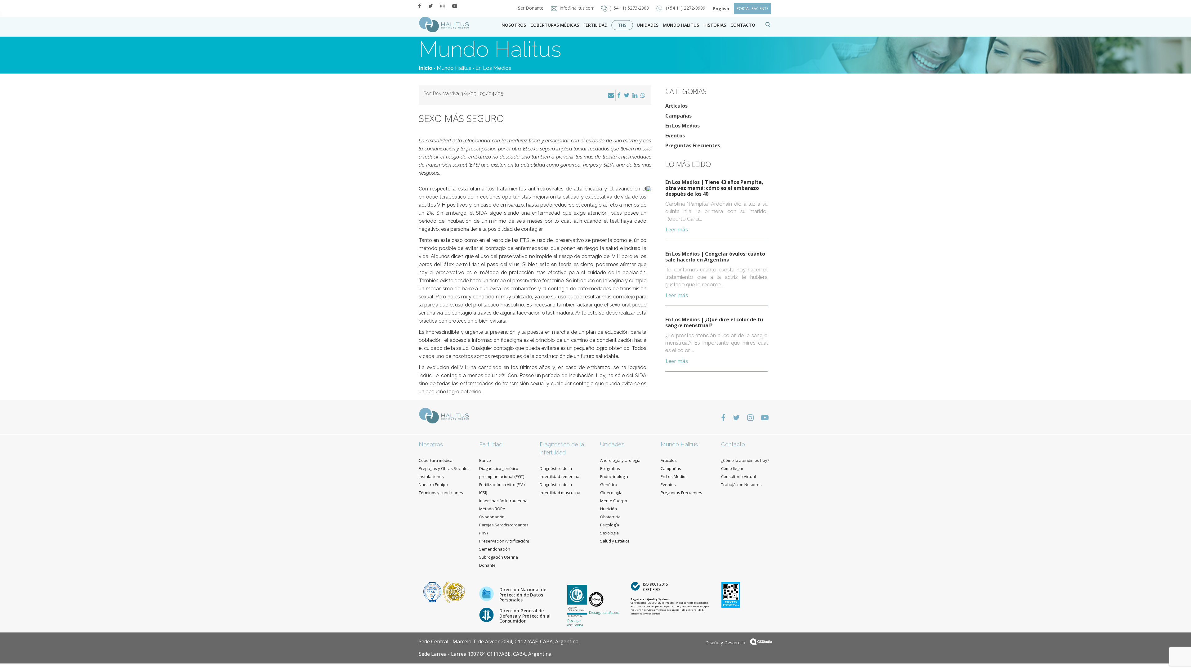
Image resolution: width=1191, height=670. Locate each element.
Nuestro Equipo (433, 484)
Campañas (678, 115)
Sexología (609, 533)
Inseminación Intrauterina (503, 500)
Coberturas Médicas (554, 25)
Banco (485, 460)
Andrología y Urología (620, 460)
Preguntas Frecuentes (692, 145)
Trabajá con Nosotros (741, 484)
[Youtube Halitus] (454, 5)
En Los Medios (493, 68)
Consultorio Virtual (738, 476)
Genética (608, 484)
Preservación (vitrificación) (504, 541)
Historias (714, 25)
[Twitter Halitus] (431, 5)
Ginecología (611, 492)
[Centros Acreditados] (433, 592)
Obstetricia (610, 517)
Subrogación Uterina (498, 557)
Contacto (733, 444)
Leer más (677, 229)
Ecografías (610, 468)
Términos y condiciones (441, 492)
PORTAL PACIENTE (752, 8)
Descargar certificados (575, 623)
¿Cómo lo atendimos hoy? (745, 460)
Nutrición (608, 508)
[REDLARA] (454, 592)
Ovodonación (492, 517)
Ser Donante (531, 8)
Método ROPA (492, 508)
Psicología (609, 525)
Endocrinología (614, 476)
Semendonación (494, 549)
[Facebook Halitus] (419, 5)
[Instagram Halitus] (442, 5)
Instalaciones (431, 476)
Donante (487, 565)
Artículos (676, 105)
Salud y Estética (615, 541)
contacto (742, 25)
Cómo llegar (732, 468)
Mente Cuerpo (613, 500)
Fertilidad (595, 25)
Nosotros (514, 25)
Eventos (675, 135)
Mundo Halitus (681, 25)
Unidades (647, 25)
